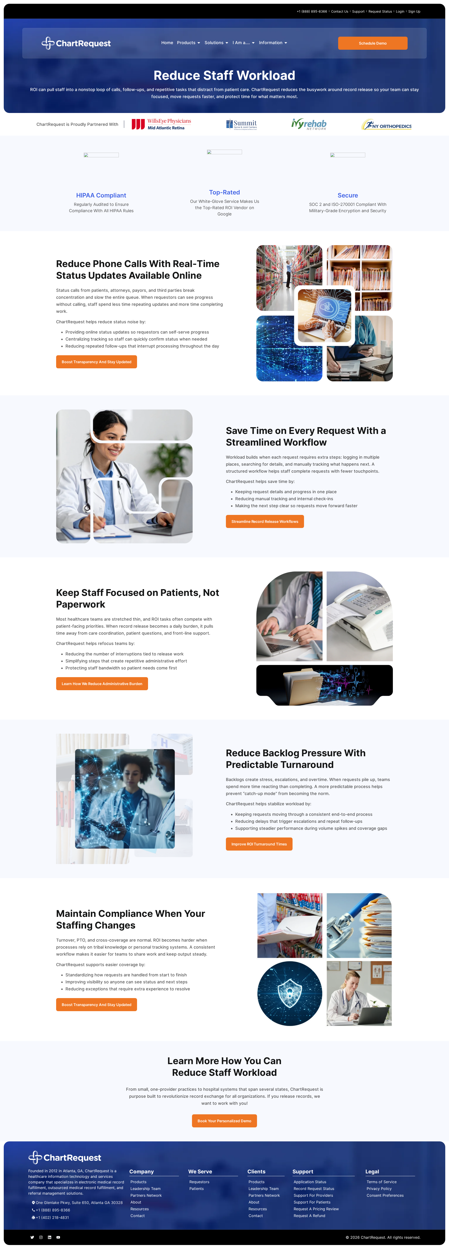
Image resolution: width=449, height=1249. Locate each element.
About (135, 1202)
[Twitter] (32, 1237)
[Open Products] (199, 42)
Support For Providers (313, 1195)
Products (138, 1181)
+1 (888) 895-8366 (312, 11)
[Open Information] (286, 42)
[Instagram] (41, 1237)
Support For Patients (312, 1202)
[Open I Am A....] (253, 42)
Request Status (380, 11)
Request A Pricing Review (316, 1209)
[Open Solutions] (227, 42)
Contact (137, 1215)
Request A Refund (309, 1215)
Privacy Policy (379, 1188)
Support (358, 11)
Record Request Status (314, 1188)
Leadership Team (145, 1188)
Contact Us (339, 11)
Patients (196, 1188)
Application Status (310, 1181)
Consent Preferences (385, 1195)
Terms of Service (382, 1181)
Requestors (199, 1181)
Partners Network (146, 1195)
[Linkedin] (49, 1237)
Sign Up (414, 11)
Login (400, 11)
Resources (139, 1209)
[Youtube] (58, 1237)
